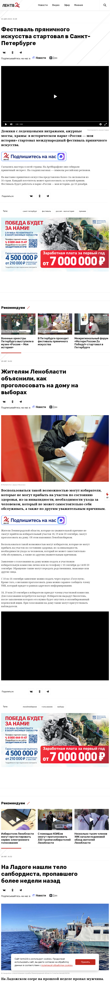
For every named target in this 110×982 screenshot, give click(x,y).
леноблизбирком (30, 707)
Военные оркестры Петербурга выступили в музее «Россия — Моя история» (17, 343)
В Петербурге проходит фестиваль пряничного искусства (53, 341)
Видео (55, 5)
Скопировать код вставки (98, 130)
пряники (82, 211)
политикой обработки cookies (56, 965)
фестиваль (46, 211)
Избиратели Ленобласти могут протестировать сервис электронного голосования (17, 838)
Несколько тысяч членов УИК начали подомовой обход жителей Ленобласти (90, 838)
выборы (60, 707)
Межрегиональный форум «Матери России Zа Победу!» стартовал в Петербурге (91, 343)
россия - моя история (65, 211)
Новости (43, 5)
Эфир (67, 5)
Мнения (78, 5)
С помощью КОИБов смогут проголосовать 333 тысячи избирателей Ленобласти (54, 838)
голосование (47, 707)
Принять (85, 962)
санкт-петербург (30, 211)
